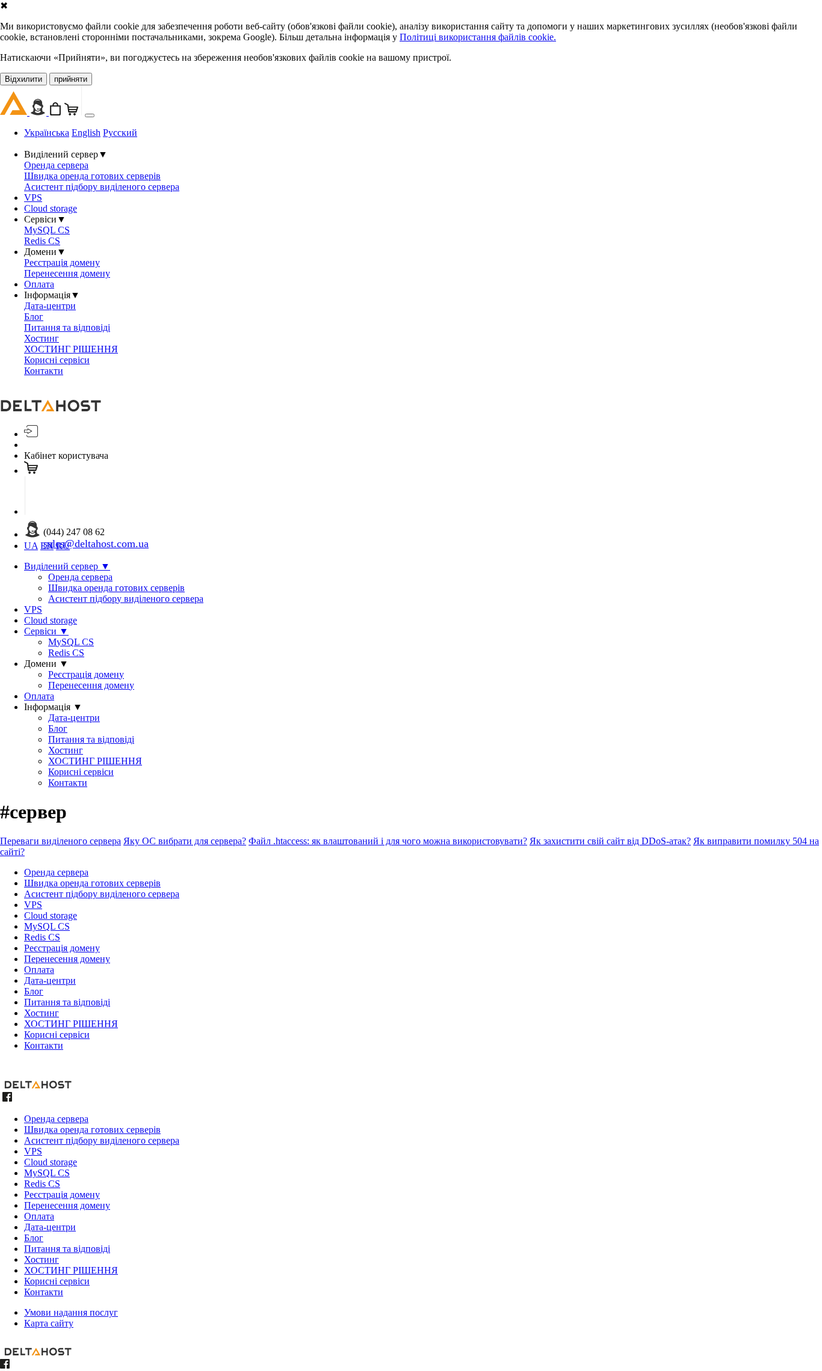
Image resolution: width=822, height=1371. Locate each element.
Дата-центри (50, 306)
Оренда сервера (56, 165)
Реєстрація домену (62, 262)
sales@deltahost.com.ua (96, 544)
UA (31, 546)
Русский (120, 132)
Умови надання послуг (71, 1312)
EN (47, 546)
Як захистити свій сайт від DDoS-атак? (610, 841)
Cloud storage (50, 208)
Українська (46, 132)
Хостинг (41, 338)
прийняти (70, 79)
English (86, 132)
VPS (33, 197)
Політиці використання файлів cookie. (478, 37)
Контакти (43, 371)
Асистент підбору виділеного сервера (101, 187)
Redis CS (42, 241)
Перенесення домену (67, 273)
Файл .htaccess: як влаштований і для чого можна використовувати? (388, 841)
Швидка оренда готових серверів (92, 176)
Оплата (39, 284)
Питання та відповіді (67, 327)
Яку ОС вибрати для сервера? (184, 841)
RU (63, 546)
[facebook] (7, 1098)
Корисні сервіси (57, 360)
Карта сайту (48, 1323)
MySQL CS (47, 230)
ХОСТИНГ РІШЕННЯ (71, 349)
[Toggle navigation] (89, 115)
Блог (33, 316)
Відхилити (23, 79)
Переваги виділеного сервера (60, 841)
